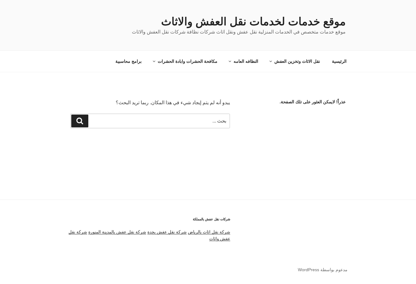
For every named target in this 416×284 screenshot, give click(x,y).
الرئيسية (339, 61)
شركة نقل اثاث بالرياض (209, 231)
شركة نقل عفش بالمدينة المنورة (117, 231)
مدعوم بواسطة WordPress (322, 269)
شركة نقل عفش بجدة (167, 231)
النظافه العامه (246, 61)
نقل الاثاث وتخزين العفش (297, 61)
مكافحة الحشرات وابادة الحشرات (187, 61)
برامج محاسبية (128, 61)
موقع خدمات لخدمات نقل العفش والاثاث (253, 21)
